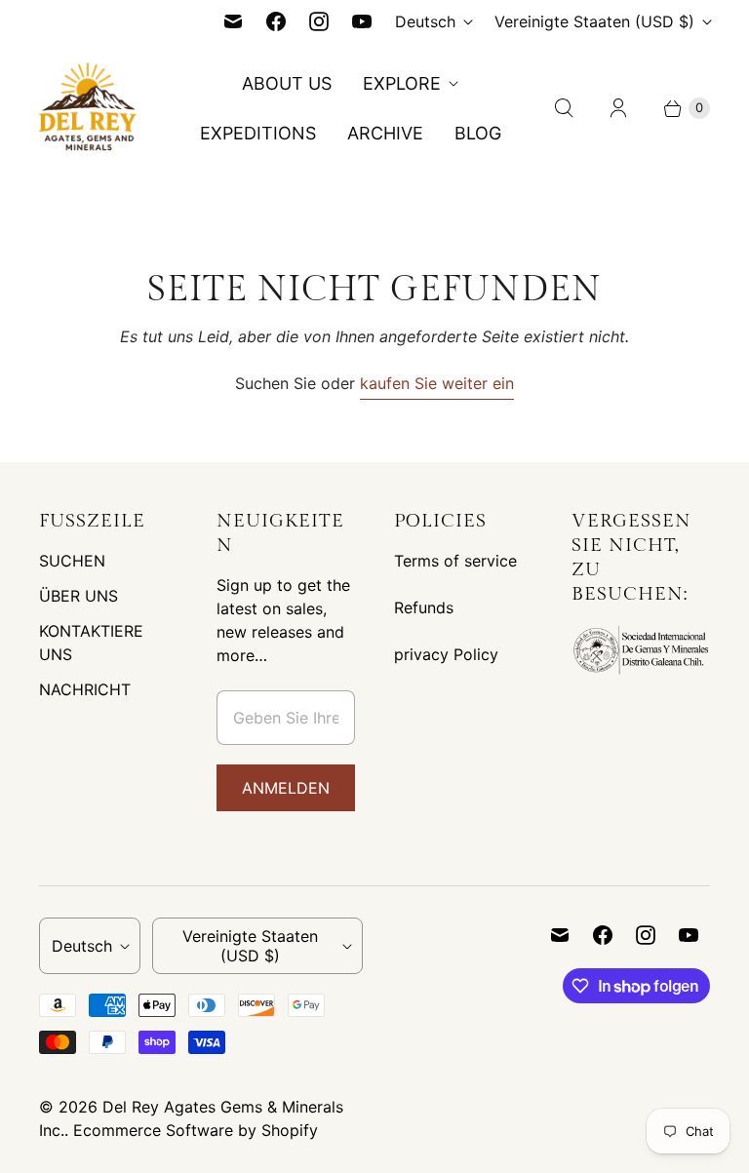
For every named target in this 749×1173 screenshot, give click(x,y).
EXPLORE (402, 83)
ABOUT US (287, 83)
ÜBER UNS (78, 596)
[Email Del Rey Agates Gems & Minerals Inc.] (233, 21)
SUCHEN (72, 560)
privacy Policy (446, 654)
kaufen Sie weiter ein (437, 383)
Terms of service (455, 560)
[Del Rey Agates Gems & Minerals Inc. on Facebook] (276, 21)
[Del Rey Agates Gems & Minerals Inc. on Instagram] (318, 21)
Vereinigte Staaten (594, 21)
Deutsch (425, 21)
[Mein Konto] (618, 108)
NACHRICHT (85, 689)
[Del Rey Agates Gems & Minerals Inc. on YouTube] (361, 21)
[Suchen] (563, 108)
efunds (428, 607)
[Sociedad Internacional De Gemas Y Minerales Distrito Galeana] (641, 672)
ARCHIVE (385, 133)
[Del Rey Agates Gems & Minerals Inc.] (88, 108)
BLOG (477, 133)
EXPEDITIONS (258, 133)
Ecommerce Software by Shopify (195, 1130)
